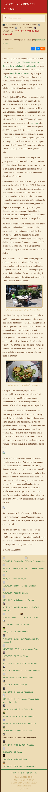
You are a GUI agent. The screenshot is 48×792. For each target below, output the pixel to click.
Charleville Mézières (30, 62)
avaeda (33, 773)
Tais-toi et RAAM (24, 28)
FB (33, 49)
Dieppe (17, 62)
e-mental (25, 773)
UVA (5, 76)
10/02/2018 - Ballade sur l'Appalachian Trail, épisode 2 (21, 640)
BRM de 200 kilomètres (19, 73)
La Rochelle (30, 65)
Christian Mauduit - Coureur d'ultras (20, 25)
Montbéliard (18, 65)
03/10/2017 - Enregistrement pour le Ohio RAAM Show (23, 570)
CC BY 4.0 (24, 789)
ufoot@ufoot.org (24, 786)
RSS (43, 49)
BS (38, 49)
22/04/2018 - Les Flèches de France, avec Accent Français (21, 700)
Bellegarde (7, 65)
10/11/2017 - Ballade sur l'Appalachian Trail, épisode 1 (21, 608)
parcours (34, 122)
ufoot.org (15, 773)
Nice (42, 62)
